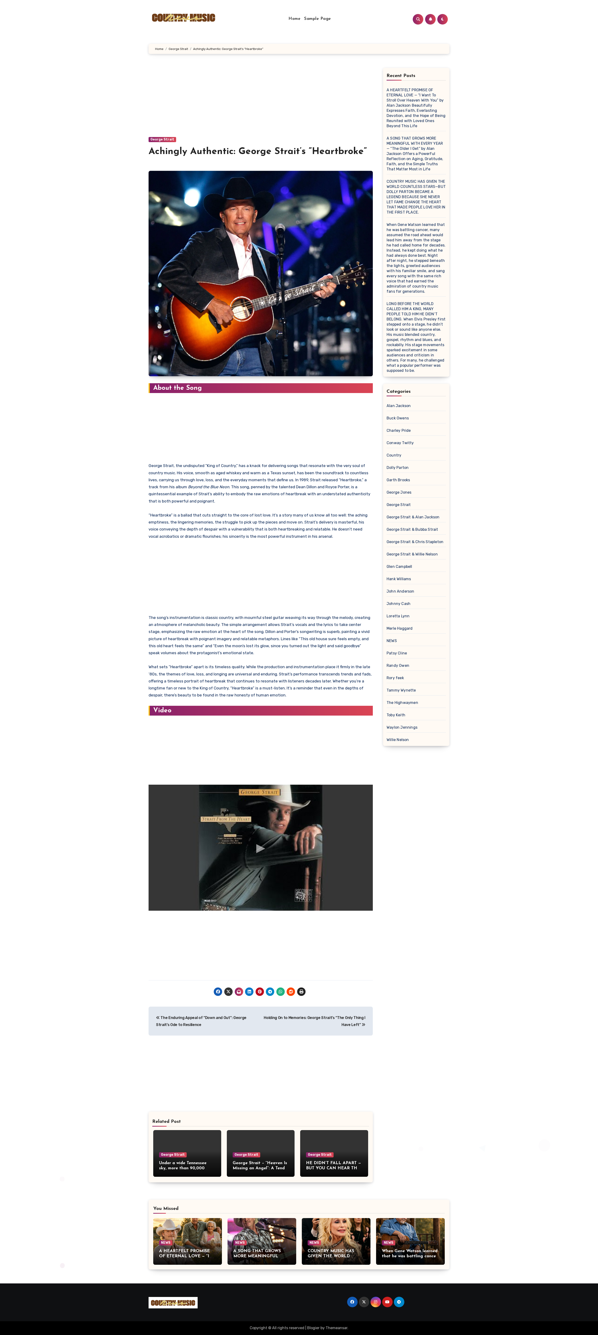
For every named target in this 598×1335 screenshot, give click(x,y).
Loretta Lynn (398, 616)
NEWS (392, 641)
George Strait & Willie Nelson (412, 554)
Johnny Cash (398, 603)
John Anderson (400, 591)
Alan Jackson (399, 406)
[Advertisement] (261, 102)
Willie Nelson (398, 740)
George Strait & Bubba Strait (412, 529)
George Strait (162, 139)
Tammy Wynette (401, 690)
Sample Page (317, 19)
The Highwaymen (402, 702)
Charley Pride (399, 430)
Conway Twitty (400, 443)
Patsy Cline (397, 653)
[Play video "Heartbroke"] (261, 848)
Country (394, 455)
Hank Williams (399, 579)
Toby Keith (396, 715)
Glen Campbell (399, 566)
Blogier (313, 1328)
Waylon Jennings (402, 727)
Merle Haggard (400, 628)
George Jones (399, 492)
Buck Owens (398, 418)
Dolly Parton (398, 467)
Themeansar (336, 1328)
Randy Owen (398, 665)
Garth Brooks (398, 480)
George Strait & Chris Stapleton (415, 542)
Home (294, 19)
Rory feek (395, 678)
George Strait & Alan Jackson (413, 517)
